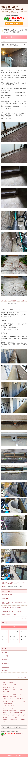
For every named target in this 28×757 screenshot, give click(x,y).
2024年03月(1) (5, 656)
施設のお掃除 (6, 691)
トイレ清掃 (22, 701)
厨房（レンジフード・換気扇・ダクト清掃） (13, 694)
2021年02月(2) (5, 667)
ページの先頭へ (23, 677)
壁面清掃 (15, 583)
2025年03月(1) (5, 652)
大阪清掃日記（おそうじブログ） (10, 719)
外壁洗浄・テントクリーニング (10, 701)
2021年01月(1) (5, 670)
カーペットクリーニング (8, 705)
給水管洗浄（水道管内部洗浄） (10, 710)
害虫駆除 (5, 717)
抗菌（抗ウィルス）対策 (8, 715)
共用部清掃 (13, 300)
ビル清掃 (20, 689)
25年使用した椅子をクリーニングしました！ (12, 611)
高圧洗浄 (10, 583)
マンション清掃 (5, 300)
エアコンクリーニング (8, 698)
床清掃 (19, 300)
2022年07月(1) (5, 663)
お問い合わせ (6, 722)
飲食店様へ (11, 682)
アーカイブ (5, 648)
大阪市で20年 (5, 598)
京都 (3, 582)
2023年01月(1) (5, 659)
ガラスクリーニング (20, 698)
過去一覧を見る (23, 618)
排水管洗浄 (22, 710)
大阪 (23, 300)
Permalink (4, 303)
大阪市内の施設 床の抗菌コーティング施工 (12, 607)
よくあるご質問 (13, 717)
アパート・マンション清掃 (9, 689)
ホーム (4, 682)
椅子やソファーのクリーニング (10, 708)
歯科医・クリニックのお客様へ (10, 685)
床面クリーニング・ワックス (9, 696)
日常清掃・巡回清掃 (7, 703)
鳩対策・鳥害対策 (21, 715)
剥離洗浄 (4, 583)
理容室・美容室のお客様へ (9, 687)
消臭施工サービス (7, 712)
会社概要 (23, 719)
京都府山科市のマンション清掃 (9, 614)
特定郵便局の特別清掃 (7, 595)
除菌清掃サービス (18, 712)
